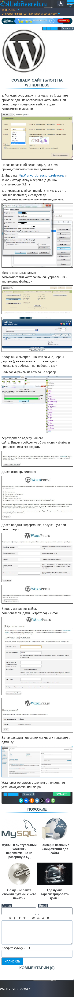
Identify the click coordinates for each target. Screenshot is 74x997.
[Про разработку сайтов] (23, 3)
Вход (60, 5)
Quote (33, 918)
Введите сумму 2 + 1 (16, 948)
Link (43, 918)
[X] (42, 800)
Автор (6, 905)
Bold (10, 918)
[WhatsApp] (53, 800)
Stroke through (24, 918)
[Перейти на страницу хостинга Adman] (37, 21)
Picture (48, 918)
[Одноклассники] (31, 800)
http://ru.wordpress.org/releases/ (40, 175)
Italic (15, 918)
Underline (19, 918)
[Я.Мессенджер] (21, 800)
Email (43, 905)
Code (38, 918)
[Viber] (47, 800)
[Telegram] (37, 800)
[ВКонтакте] (26, 800)
